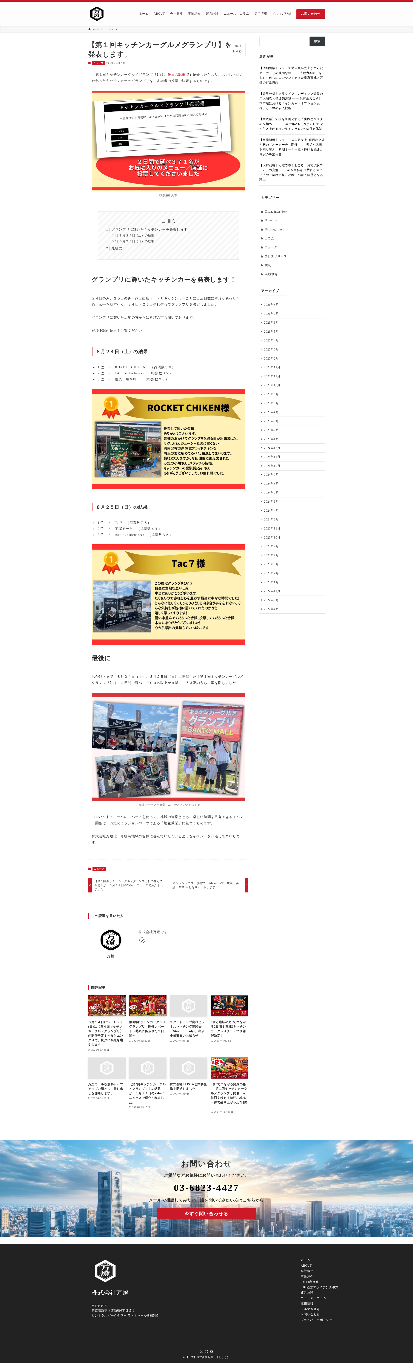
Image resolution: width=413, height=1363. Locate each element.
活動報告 (271, 274)
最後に (116, 248)
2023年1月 (271, 582)
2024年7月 (271, 492)
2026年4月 (271, 340)
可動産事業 (310, 1282)
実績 (268, 265)
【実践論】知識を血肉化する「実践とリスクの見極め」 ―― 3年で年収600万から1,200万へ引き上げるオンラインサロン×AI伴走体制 (291, 123)
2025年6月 (271, 394)
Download (272, 220)
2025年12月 (272, 367)
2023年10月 (272, 537)
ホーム (305, 1260)
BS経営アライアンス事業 (320, 1287)
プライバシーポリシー (317, 1319)
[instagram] (206, 1352)
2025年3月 (271, 421)
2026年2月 (271, 358)
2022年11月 (272, 591)
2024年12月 (272, 448)
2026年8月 (271, 304)
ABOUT (306, 1265)
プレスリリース (276, 256)
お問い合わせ (310, 1314)
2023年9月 (271, 546)
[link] (142, 940)
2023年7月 (271, 555)
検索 (317, 41)
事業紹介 (307, 1276)
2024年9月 (271, 474)
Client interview (276, 211)
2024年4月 (271, 510)
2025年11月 (272, 376)
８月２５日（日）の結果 (136, 241)
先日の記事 (177, 74)
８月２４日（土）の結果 (136, 235)
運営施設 (307, 1292)
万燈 (111, 956)
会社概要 (307, 1271)
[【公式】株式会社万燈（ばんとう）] (96, 13)
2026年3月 (271, 349)
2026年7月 (271, 313)
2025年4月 (271, 412)
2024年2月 (271, 519)
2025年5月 (271, 403)
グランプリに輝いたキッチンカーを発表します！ (151, 229)
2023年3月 (271, 564)
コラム (269, 238)
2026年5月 (271, 331)
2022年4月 (271, 609)
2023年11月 (272, 528)
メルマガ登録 (310, 1309)
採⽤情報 (307, 1303)
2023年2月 (271, 573)
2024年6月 (271, 501)
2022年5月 (271, 600)
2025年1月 (271, 439)
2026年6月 (271, 322)
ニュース (98, 63)
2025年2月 (271, 430)
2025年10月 (272, 385)
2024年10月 (272, 466)
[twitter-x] (201, 1352)
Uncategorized (274, 229)
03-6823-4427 (206, 1187)
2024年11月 (272, 456)
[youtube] (212, 1352)
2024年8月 (271, 483)
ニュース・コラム (313, 1298)
